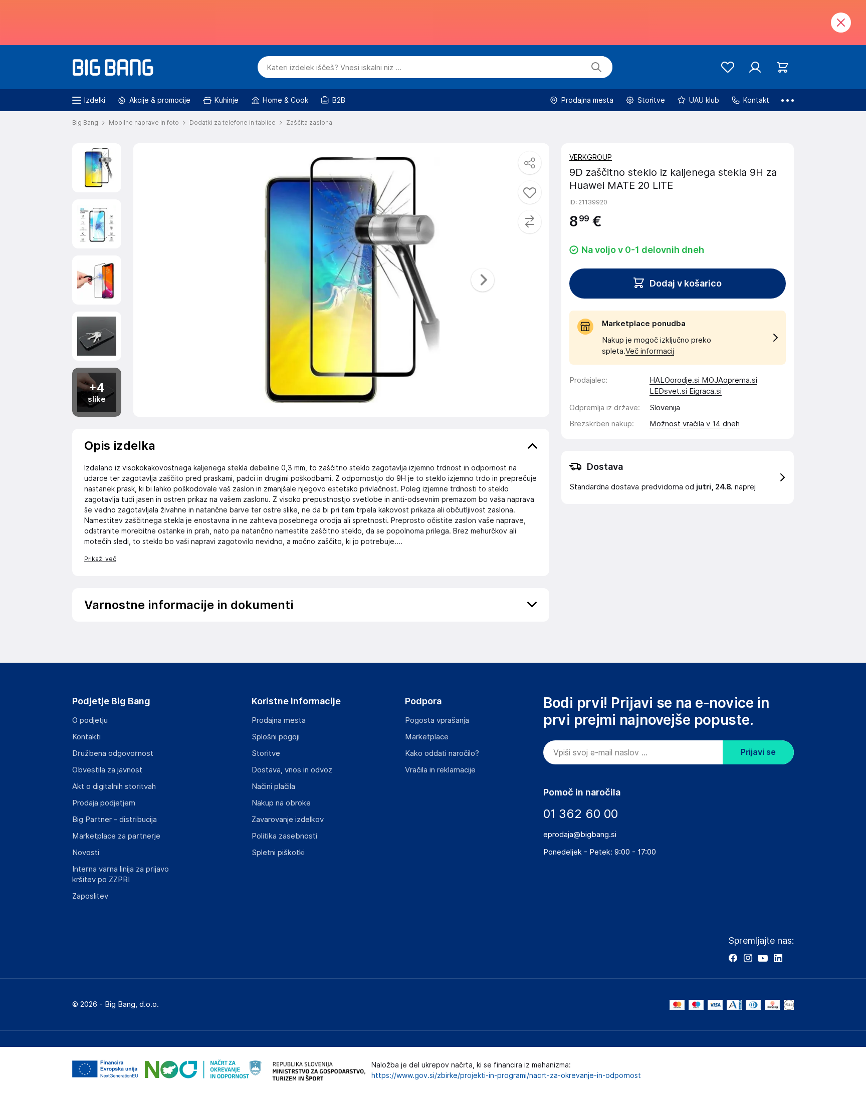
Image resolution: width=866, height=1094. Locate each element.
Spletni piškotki (278, 852)
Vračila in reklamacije (440, 769)
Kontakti (86, 736)
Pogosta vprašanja (437, 720)
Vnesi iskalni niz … (334, 67)
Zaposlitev (90, 896)
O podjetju (90, 720)
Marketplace (427, 736)
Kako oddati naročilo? (442, 753)
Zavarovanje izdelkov (288, 819)
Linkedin (777, 957)
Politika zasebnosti (284, 836)
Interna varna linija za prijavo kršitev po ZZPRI (120, 874)
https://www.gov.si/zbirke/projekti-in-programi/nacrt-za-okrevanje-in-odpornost (506, 1075)
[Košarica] (782, 67)
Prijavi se (758, 752)
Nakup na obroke (281, 802)
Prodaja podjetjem (103, 802)
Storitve (266, 753)
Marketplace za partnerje (116, 836)
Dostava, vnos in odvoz (292, 769)
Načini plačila (273, 786)
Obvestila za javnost (107, 769)
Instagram (747, 957)
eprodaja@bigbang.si (579, 834)
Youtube (762, 957)
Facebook (732, 957)
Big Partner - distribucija (114, 819)
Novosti (85, 852)
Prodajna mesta (279, 720)
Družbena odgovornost (112, 753)
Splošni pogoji (276, 736)
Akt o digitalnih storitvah (114, 786)
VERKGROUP (590, 157)
